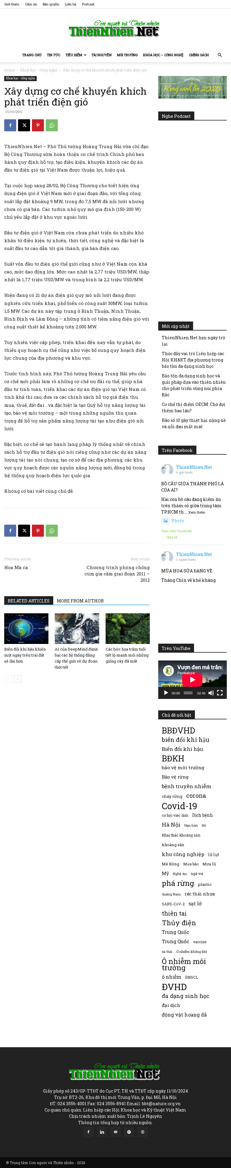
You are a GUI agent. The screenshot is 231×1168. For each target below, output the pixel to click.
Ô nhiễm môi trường (184, 964)
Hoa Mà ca (16, 567)
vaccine (199, 941)
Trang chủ (32, 55)
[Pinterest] (38, 125)
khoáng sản (173, 844)
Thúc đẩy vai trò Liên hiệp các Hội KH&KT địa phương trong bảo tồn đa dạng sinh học (193, 360)
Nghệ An (180, 873)
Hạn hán (191, 825)
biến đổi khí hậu (185, 739)
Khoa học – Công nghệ (163, 55)
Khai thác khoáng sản (181, 835)
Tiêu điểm (74, 55)
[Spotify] (129, 1132)
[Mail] (115, 1132)
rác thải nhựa (200, 894)
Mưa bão (191, 864)
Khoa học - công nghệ (38, 70)
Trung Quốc (175, 941)
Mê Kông (170, 864)
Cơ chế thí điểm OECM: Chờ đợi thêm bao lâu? (194, 407)
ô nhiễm (171, 977)
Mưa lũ (209, 864)
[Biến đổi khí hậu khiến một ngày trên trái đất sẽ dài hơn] (26, 628)
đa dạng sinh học (185, 996)
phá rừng (178, 883)
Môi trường (127, 55)
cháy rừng (172, 796)
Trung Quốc (175, 932)
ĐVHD (174, 986)
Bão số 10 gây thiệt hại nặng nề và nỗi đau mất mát (194, 423)
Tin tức (53, 55)
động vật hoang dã (184, 1014)
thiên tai (174, 913)
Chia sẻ (171, 537)
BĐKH (173, 758)
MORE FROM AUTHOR (80, 601)
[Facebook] (10, 125)
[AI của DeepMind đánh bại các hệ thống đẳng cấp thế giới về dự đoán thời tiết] (77, 628)
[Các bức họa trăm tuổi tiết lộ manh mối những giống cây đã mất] (128, 628)
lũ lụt (213, 854)
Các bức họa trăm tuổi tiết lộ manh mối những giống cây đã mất (127, 655)
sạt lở (195, 903)
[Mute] (211, 693)
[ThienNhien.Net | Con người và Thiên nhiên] (115, 29)
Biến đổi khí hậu (182, 749)
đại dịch (171, 1005)
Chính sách (199, 55)
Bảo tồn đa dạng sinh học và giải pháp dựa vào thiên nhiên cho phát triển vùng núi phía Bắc (194, 385)
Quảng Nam (171, 894)
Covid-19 (179, 806)
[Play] (166, 693)
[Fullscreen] (220, 693)
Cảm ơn (31, 4)
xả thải (167, 952)
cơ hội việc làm (175, 815)
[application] (192, 679)
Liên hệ (70, 4)
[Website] (142, 1132)
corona (196, 795)
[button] (219, 55)
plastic (204, 884)
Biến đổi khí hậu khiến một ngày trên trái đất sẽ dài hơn (25, 655)
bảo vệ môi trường (183, 767)
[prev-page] (8, 679)
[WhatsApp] (52, 125)
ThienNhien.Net (194, 467)
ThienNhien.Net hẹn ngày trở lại (193, 341)
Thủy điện (179, 922)
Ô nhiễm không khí (191, 951)
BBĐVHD (178, 730)
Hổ (204, 825)
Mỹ (165, 873)
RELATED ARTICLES (29, 601)
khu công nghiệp (183, 854)
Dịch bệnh (202, 815)
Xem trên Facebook (176, 531)
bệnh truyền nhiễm (186, 786)
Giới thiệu (11, 4)
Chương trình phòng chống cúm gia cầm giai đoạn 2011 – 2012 (117, 573)
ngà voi (197, 873)
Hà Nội (171, 825)
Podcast (88, 4)
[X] (24, 125)
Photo (177, 520)
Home (9, 70)
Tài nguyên (101, 55)
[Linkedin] (102, 1132)
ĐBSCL (191, 977)
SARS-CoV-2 (173, 903)
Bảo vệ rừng (175, 777)
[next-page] (17, 679)
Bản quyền (51, 4)
